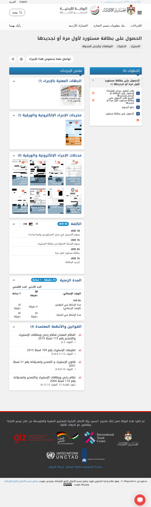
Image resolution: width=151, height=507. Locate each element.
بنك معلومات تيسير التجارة (109, 25)
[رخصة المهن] (56, 201)
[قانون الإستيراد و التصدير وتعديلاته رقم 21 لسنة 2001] (80, 362)
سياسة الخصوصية (92, 467)
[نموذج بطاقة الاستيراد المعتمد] (74, 172)
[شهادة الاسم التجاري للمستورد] (20, 172)
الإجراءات (136, 25)
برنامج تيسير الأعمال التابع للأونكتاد (21, 481)
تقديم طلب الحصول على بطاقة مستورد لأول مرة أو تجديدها (120, 100)
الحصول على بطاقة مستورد (120, 113)
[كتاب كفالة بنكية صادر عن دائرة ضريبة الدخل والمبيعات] (56, 172)
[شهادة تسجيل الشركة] (38, 172)
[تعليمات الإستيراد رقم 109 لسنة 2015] (80, 350)
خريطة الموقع (56, 467)
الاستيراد (135, 46)
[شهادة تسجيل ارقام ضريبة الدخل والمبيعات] (38, 201)
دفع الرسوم (128, 107)
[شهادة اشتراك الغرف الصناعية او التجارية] (74, 201)
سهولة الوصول (74, 467)
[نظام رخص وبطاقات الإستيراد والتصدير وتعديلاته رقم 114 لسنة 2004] (80, 378)
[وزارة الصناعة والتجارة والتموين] (71, 95)
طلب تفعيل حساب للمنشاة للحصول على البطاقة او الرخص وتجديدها (120, 93)
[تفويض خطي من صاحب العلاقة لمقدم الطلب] (20, 201)
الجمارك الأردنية (78, 25)
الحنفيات (121, 46)
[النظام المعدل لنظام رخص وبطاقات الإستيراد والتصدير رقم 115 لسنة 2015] (80, 335)
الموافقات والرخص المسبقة (97, 46)
